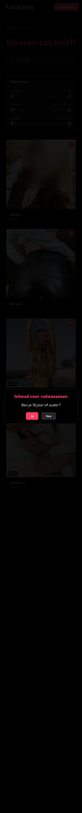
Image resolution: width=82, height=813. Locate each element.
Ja (32, 416)
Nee (48, 416)
